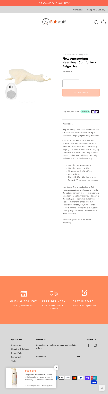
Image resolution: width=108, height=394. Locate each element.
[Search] (96, 22)
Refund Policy (17, 353)
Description (67, 124)
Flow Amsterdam (69, 54)
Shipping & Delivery (96, 9)
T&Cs (13, 361)
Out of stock (81, 92)
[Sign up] (78, 356)
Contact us (16, 345)
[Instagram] (95, 345)
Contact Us (78, 9)
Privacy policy (17, 357)
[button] (8, 77)
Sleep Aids (83, 54)
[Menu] (5, 22)
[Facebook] (88, 345)
